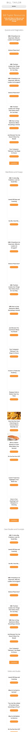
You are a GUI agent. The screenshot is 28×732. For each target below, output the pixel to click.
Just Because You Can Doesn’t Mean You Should (14, 137)
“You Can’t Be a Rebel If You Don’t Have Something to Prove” (14, 705)
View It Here (14, 682)
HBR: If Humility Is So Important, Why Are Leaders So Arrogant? (14, 38)
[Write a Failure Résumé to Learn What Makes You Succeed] (14, 437)
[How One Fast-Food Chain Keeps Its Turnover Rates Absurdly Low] (14, 415)
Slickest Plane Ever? (14, 50)
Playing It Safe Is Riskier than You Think (14, 394)
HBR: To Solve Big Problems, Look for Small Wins (14, 180)
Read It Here (14, 185)
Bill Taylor (14, 2)
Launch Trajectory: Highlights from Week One (14, 479)
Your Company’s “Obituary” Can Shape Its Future (14, 151)
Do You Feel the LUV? (14, 456)
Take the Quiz (14, 43)
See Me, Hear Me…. (14, 221)
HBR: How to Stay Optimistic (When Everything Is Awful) (14, 122)
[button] (14, 163)
